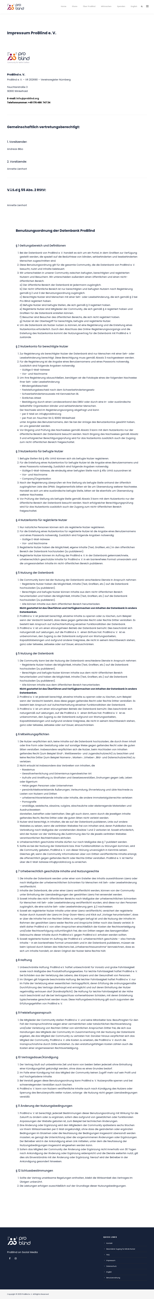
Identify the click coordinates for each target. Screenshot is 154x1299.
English (134, 6)
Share (74, 6)
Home (63, 6)
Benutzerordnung (113, 1278)
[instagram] (16, 1258)
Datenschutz (111, 1266)
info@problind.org (27, 98)
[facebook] (9, 1258)
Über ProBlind (89, 6)
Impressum (110, 1260)
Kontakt (109, 1243)
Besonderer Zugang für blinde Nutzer (120, 1249)
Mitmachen (106, 6)
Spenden (121, 6)
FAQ (108, 1255)
